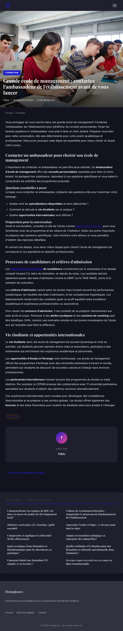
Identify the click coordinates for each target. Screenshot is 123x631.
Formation (11, 72)
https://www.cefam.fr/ (89, 226)
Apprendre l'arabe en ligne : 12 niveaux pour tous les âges (91, 526)
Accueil (9, 113)
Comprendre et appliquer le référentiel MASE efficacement (29, 537)
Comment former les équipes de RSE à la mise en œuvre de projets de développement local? (32, 514)
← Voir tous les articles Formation (25, 472)
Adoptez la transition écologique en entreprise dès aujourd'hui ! (85, 537)
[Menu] (114, 5)
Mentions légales (25, 612)
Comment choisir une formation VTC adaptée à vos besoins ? (28, 562)
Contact (42, 612)
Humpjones (14, 591)
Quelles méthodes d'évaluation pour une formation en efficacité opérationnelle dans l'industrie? (90, 549)
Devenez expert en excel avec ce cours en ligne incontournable (89, 562)
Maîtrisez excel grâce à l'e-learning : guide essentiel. (31, 526)
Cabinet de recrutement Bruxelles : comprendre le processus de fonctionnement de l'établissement (91, 514)
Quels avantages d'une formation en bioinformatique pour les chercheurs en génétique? (29, 549)
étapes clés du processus (26, 268)
